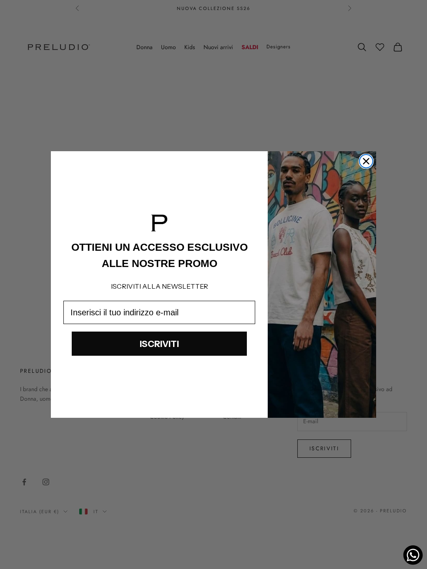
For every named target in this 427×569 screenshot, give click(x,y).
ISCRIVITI (159, 344)
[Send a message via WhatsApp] (413, 555)
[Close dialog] (366, 161)
